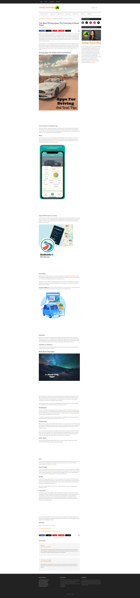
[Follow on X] (86, 22)
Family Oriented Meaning (43, 586)
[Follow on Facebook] (82, 22)
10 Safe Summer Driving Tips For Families (47, 525)
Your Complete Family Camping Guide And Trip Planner (49, 531)
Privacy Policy (62, 586)
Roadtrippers (69, 410)
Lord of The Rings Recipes (43, 581)
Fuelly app (49, 219)
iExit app (52, 464)
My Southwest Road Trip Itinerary (45, 528)
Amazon (93, 62)
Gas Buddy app (73, 276)
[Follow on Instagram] (94, 22)
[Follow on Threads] (98, 22)
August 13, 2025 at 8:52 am (46, 561)
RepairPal (47, 338)
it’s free (56, 140)
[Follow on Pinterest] (90, 22)
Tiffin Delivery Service (45, 560)
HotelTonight (50, 470)
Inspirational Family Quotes (43, 583)
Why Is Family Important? (43, 582)
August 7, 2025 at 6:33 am (46, 546)
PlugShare (69, 287)
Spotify (54, 479)
